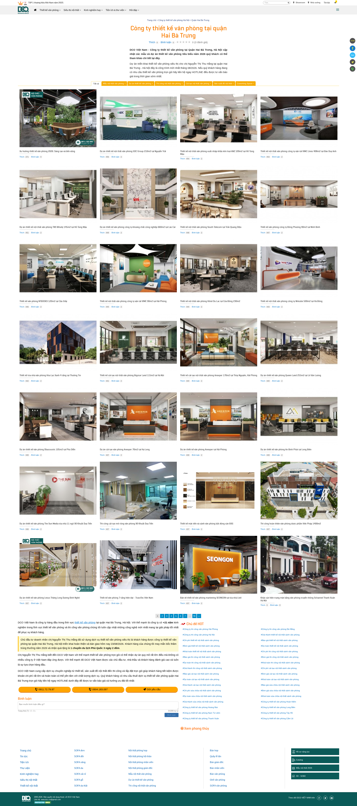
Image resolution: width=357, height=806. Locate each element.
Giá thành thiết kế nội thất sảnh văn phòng (281, 635)
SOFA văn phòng (218, 785)
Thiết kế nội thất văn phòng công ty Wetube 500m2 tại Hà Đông (291, 301)
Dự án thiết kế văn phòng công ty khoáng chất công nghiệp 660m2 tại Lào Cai (137, 227)
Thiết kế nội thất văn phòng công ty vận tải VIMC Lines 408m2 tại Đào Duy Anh (298, 151)
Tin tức (327, 2)
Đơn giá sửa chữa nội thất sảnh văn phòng (281, 690)
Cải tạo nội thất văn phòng (198, 83)
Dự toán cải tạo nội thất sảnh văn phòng (201, 679)
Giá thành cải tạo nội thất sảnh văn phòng (202, 685)
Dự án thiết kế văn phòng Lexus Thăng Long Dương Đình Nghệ (50, 598)
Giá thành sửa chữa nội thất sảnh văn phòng (203, 702)
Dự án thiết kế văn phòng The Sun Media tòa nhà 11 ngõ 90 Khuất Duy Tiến (56, 524)
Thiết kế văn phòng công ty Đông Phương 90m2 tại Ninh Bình (290, 227)
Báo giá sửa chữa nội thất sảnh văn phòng (281, 685)
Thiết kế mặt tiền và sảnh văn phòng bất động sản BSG (206, 524)
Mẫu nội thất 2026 (304, 768)
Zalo (352, 55)
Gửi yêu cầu (153, 689)
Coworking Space (245, 83)
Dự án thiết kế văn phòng (140, 83)
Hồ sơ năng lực (303, 752)
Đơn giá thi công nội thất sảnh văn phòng (280, 657)
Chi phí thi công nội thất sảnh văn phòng (280, 651)
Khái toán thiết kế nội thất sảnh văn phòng (202, 651)
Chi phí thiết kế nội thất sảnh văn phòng (201, 640)
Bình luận (166, 42)
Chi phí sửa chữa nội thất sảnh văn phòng (202, 690)
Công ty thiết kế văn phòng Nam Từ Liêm (202, 713)
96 (194, 616)
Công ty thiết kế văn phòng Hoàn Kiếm (279, 702)
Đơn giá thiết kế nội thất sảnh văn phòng (202, 646)
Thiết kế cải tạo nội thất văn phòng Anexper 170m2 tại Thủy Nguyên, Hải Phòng (218, 375)
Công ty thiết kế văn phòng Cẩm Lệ (277, 718)
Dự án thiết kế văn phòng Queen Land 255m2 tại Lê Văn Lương (290, 375)
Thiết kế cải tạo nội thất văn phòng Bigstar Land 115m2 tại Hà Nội (132, 375)
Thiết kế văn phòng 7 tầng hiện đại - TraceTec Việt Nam (126, 598)
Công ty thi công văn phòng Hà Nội (199, 635)
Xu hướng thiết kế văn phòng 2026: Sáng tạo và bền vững (47, 151)
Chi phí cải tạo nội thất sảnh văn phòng (279, 668)
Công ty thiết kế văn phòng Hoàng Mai (201, 707)
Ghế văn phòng (217, 780)
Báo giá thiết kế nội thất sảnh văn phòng (280, 640)
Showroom (300, 2)
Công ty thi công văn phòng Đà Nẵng (278, 629)
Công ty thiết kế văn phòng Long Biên (278, 707)
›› (199, 616)
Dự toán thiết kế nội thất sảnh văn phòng (280, 646)
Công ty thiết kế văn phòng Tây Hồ (277, 713)
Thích (152, 42)
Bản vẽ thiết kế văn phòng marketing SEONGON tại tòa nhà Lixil (210, 598)
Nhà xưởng (315, 2)
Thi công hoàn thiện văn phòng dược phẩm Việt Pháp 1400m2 (290, 524)
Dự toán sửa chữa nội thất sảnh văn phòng (203, 696)
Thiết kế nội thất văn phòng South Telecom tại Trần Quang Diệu (210, 227)
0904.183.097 (100, 689)
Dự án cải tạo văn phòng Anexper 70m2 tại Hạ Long (125, 450)
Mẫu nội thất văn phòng (113, 83)
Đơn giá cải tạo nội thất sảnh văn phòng (279, 674)
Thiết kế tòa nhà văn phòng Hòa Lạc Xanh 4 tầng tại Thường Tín (50, 375)
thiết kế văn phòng (85, 622)
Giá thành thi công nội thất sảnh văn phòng (203, 668)
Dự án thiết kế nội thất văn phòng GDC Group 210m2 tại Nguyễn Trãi (133, 151)
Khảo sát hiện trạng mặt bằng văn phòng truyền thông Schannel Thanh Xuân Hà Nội (297, 599)
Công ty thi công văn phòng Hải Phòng (201, 629)
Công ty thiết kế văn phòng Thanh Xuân (201, 718)
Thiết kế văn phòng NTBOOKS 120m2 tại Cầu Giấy (43, 301)
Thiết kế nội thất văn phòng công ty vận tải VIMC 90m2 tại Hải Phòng (133, 301)
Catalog (299, 760)
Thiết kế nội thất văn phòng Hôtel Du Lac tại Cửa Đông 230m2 (210, 301)
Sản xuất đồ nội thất (223, 83)
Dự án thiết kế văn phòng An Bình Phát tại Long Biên (285, 450)
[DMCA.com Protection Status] (42, 803)
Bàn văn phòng (217, 774)
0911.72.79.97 (46, 689)
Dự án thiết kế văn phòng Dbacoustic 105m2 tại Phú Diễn (47, 450)
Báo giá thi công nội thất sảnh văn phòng (202, 657)
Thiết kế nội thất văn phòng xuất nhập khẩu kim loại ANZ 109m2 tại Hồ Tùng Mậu (217, 153)
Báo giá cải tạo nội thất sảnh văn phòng (201, 674)
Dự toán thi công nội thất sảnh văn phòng (202, 662)
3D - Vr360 (301, 776)
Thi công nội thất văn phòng (168, 83)
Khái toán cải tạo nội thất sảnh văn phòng (280, 679)
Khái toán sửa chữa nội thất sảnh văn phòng (281, 696)
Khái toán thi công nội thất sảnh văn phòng (281, 662)
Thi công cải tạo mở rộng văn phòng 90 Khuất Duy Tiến (126, 524)
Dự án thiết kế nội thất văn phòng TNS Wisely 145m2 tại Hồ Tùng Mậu (53, 227)
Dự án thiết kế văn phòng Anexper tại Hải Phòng (203, 450)
